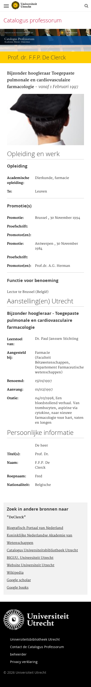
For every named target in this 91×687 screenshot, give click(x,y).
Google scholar (19, 580)
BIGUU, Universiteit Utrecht (30, 558)
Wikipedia (15, 573)
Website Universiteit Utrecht (30, 565)
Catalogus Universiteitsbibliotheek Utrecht (42, 550)
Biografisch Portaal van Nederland (35, 528)
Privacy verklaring (24, 662)
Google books (17, 588)
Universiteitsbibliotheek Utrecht (35, 639)
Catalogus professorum (33, 20)
